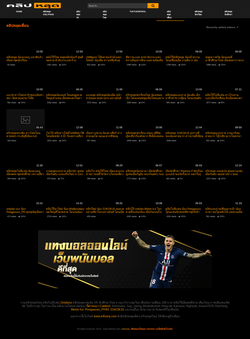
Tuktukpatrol (138, 11)
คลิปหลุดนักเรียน (198, 13)
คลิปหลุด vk (78, 14)
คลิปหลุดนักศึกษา (228, 13)
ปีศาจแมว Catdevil (98, 306)
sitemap (126, 329)
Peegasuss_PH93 (97, 309)
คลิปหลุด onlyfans (48, 13)
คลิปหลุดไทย (105, 14)
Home (19, 11)
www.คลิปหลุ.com (105, 316)
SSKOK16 (117, 309)
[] (153, 5)
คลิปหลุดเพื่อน (169, 14)
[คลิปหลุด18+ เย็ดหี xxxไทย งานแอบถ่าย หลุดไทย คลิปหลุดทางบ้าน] (33, 5)
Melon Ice (77, 309)
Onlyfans (66, 302)
